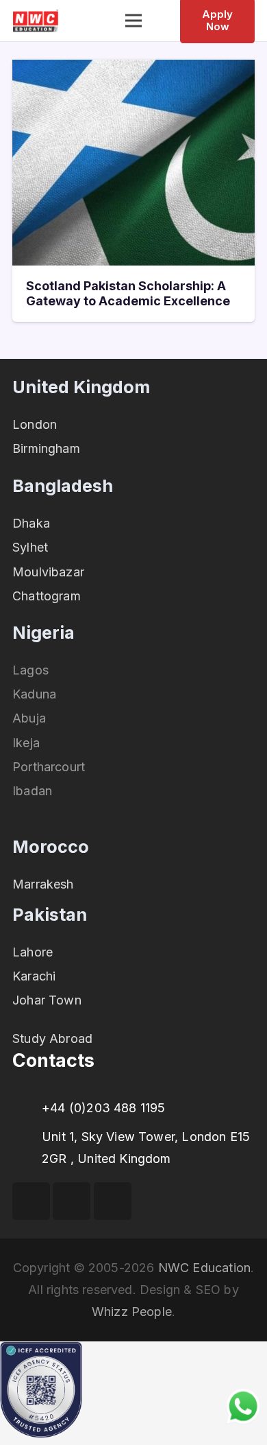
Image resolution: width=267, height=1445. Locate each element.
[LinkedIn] (112, 1201)
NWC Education (204, 1267)
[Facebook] (31, 1201)
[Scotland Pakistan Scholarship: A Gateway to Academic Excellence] (133, 70)
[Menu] (134, 20)
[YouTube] (71, 1201)
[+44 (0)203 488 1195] (27, 1108)
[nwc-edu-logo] (35, 21)
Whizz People (132, 1311)
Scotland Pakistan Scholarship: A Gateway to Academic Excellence (128, 293)
